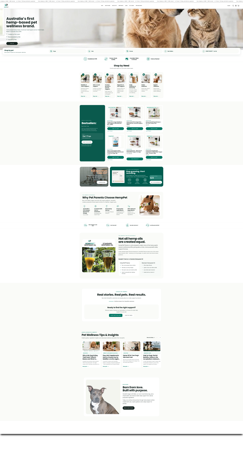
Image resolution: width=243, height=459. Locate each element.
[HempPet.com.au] (6, 5)
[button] (102, 5)
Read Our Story (128, 408)
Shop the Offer (87, 142)
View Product (110, 131)
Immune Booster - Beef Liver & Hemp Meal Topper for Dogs (134, 151)
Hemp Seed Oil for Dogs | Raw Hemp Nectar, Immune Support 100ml (135, 123)
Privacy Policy (100, 442)
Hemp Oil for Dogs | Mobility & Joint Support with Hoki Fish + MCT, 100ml (114, 123)
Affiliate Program (84, 447)
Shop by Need (128, 315)
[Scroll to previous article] (157, 337)
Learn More (102, 182)
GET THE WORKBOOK (156, 182)
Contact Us (82, 445)
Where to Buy (83, 440)
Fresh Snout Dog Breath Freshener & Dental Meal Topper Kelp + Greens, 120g (154, 152)
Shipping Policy (100, 445)
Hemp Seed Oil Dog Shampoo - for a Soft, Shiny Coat (153, 122)
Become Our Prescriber (85, 442)
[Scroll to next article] (160, 337)
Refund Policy (100, 447)
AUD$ (228, 5)
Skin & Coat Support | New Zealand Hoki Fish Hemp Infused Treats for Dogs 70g (115, 152)
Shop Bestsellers (116, 315)
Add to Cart (115, 128)
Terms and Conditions (102, 440)
